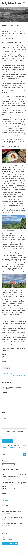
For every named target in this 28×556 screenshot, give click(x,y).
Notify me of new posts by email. (12, 436)
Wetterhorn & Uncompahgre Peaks (11, 511)
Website (4, 425)
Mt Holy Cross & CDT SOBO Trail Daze (12, 523)
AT (3, 368)
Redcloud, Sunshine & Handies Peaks (12, 517)
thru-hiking (7, 368)
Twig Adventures (11, 3)
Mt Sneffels (5, 505)
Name (4, 412)
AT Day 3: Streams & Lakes (10, 373)
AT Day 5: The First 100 (19, 375)
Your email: (5, 537)
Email (4, 418)
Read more (5, 500)
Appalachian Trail (14, 28)
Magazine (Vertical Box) (10, 470)
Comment (5, 392)
